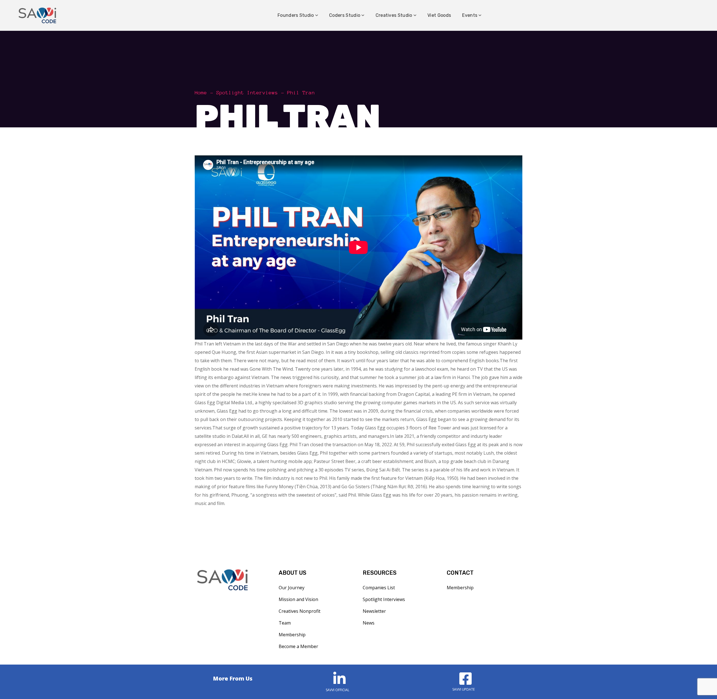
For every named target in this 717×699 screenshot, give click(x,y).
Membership (292, 635)
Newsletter (374, 611)
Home (201, 92)
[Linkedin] (337, 678)
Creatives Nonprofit (299, 611)
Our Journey (291, 588)
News (368, 623)
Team (285, 623)
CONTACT (460, 572)
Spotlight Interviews (247, 92)
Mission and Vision (298, 599)
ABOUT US (292, 572)
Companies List (379, 588)
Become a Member (298, 646)
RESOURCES (380, 572)
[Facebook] (463, 678)
